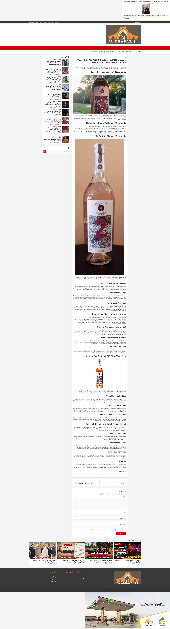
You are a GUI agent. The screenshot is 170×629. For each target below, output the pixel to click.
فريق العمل (53, 581)
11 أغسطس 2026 (108, 563)
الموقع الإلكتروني (122, 524)
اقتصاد (121, 47)
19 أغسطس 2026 (57, 115)
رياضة (37, 22)
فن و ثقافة (102, 47)
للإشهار (54, 576)
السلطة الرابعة (32, 22)
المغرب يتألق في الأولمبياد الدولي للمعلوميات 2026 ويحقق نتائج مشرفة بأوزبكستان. (52, 121)
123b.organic (78, 115)
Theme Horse (128, 590)
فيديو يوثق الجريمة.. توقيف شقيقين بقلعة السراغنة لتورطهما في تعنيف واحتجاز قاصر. (53, 130)
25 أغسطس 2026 (57, 65)
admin (118, 65)
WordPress (116, 590)
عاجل (53, 22)
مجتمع (49, 22)
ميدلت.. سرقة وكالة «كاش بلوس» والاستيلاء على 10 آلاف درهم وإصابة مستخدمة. (53, 62)
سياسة (41, 22)
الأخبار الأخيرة (64, 57)
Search (44, 151)
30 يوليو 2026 (52, 563)
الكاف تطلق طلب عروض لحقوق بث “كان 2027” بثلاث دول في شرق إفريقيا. (53, 96)
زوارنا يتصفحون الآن (134, 540)
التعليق (124, 496)
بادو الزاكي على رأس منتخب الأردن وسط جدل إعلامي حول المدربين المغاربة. (53, 87)
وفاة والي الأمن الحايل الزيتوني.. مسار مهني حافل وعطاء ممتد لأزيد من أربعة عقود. (52, 104)
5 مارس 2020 (123, 65)
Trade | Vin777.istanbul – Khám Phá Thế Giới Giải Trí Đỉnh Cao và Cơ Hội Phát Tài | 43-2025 (86, 482)
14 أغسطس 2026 (136, 563)
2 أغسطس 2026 (80, 563)
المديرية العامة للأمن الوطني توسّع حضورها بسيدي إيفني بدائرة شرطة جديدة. (53, 79)
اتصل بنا (54, 577)
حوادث (45, 22)
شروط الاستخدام (52, 579)
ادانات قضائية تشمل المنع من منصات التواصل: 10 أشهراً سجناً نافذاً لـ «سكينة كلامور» (52, 139)
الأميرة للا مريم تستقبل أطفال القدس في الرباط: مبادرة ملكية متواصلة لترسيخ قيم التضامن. (52, 71)
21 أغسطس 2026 (57, 82)
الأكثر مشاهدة (137, 557)
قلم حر (124, 57)
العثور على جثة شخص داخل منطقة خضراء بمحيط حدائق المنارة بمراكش (101, 561)
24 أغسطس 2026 (57, 74)
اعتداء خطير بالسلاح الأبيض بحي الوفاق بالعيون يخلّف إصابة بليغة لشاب (127, 561)
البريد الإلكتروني (122, 518)
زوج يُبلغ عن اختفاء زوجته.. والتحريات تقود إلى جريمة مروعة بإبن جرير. (52, 112)
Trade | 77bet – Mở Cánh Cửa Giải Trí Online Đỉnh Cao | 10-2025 (113, 482)
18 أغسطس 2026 (57, 124)
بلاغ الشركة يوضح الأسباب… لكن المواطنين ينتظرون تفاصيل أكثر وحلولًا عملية (72, 561)
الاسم (124, 512)
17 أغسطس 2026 (57, 142)
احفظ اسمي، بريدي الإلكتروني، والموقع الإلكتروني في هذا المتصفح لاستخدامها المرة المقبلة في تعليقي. (102, 529)
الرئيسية (56, 22)
